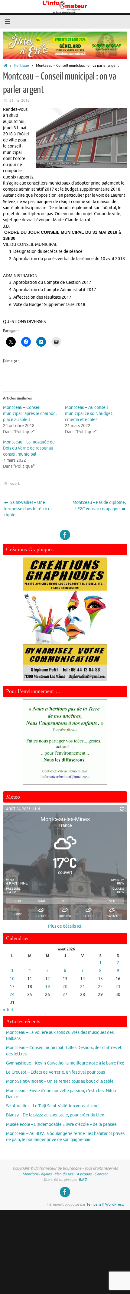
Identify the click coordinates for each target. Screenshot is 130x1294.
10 (12, 978)
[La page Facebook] (65, 535)
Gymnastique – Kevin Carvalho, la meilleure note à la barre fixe (65, 1063)
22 (100, 986)
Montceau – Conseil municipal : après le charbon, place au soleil (30, 413)
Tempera (93, 1204)
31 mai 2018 (19, 100)
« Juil (8, 1009)
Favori (14, 483)
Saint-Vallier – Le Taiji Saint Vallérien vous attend (52, 1106)
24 (12, 994)
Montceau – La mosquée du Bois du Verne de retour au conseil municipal (29, 448)
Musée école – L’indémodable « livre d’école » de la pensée (61, 1124)
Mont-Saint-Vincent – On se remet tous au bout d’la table (60, 1081)
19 (47, 986)
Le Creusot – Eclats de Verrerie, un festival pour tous (55, 1072)
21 (82, 986)
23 (117, 986)
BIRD (83, 1179)
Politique (21, 65)
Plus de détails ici (64, 926)
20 (65, 986)
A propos (83, 1174)
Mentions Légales (36, 1174)
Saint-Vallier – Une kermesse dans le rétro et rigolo (28, 509)
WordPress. (114, 1204)
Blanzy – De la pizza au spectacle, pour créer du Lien (55, 1115)
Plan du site (63, 1174)
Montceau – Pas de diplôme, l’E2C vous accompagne (99, 505)
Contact (101, 1174)
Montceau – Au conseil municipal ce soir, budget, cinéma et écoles (89, 413)
